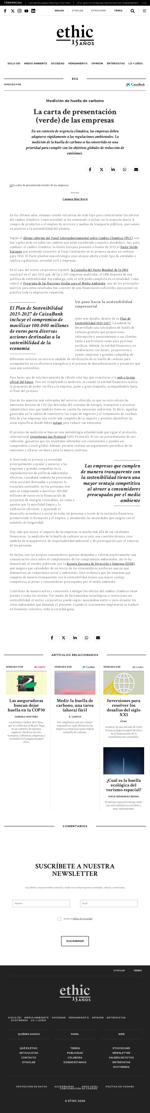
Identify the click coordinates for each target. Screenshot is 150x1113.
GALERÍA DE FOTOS (121, 1057)
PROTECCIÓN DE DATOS (31, 1087)
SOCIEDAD (57, 63)
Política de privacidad (82, 918)
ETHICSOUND (98, 10)
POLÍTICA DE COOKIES (120, 1087)
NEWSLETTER (121, 1052)
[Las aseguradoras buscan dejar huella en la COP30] (26, 683)
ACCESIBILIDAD (64, 1087)
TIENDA (118, 10)
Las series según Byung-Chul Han (49, 2)
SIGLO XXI (13, 63)
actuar (57, 423)
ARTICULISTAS (28, 1052)
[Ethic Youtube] (26, 11)
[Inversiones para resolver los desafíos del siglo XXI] (123, 683)
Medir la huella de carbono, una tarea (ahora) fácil (75, 705)
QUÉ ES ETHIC (29, 1048)
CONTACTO (28, 1057)
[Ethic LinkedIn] (33, 11)
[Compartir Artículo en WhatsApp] (125, 169)
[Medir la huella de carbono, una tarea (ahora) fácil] (74, 683)
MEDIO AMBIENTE (35, 63)
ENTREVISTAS (116, 63)
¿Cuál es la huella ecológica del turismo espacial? (123, 785)
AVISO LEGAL (90, 1087)
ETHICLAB (77, 10)
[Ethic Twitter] (13, 11)
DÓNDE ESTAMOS (74, 1062)
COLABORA (75, 1057)
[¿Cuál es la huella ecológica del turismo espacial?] (123, 761)
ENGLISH (59, 10)
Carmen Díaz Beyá (75, 199)
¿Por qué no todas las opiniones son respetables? (107, 2)
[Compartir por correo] (136, 169)
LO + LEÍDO (136, 63)
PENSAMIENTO (78, 63)
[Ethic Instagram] (19, 11)
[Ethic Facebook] (6, 11)
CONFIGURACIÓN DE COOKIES (78, 1089)
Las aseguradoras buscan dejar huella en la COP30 (26, 705)
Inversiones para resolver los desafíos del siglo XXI (123, 708)
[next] (144, 3)
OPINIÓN (97, 63)
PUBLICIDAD (75, 1052)
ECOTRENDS (19, 1020)
